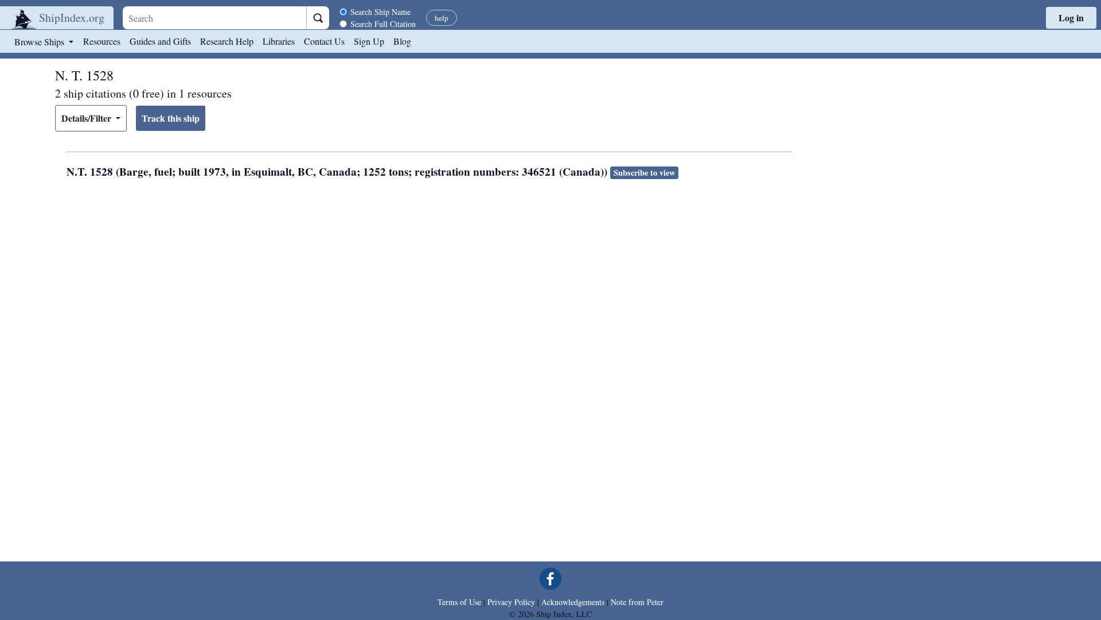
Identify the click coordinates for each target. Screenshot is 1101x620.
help (441, 18)
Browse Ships (40, 42)
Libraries (279, 41)
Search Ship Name (380, 11)
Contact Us (324, 41)
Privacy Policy (511, 601)
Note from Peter (637, 601)
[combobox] (214, 17)
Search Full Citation (383, 23)
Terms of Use (459, 601)
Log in (1071, 17)
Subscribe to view (644, 172)
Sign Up (369, 41)
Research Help (226, 41)
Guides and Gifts (160, 41)
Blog (402, 41)
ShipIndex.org (71, 17)
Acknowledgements (572, 601)
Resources (101, 41)
